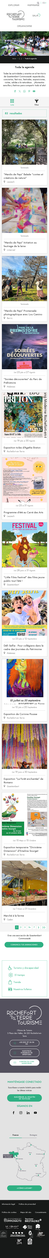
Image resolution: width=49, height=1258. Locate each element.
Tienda (17, 982)
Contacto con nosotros (26, 1062)
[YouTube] (35, 1113)
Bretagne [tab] (33, 1135)
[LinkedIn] (28, 1113)
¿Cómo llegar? (24, 1188)
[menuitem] (13, 5)
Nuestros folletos (22, 989)
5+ (29, 927)
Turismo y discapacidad (26, 968)
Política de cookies (9, 1212)
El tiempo (20, 975)
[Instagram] (20, 1113)
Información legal (8, 1204)
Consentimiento (40, 1212)
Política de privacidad (27, 1204)
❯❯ (43, 927)
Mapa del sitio (25, 1212)
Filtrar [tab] (36, 104)
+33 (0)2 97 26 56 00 (26, 1043)
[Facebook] (13, 1113)
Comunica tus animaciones (24, 944)
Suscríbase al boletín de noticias (24, 1098)
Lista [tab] (12, 104)
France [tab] (16, 1135)
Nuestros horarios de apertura (27, 1053)
